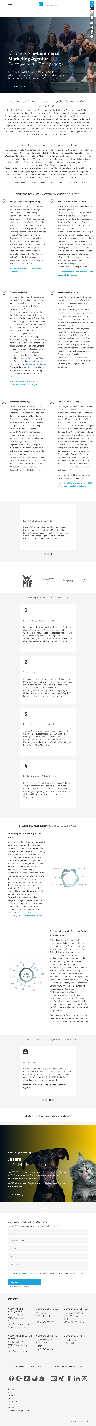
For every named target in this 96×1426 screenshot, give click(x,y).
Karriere (11, 1395)
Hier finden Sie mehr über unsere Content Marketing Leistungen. (24, 383)
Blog (9, 1398)
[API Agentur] (92, 32)
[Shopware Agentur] (92, 13)
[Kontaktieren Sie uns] (92, 8)
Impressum (12, 1401)
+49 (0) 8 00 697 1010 (46, 1322)
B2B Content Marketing (35, 364)
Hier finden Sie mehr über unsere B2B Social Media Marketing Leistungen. (75, 484)
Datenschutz (13, 1404)
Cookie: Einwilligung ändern (20, 1410)
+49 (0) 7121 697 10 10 (18, 1324)
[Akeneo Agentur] (92, 27)
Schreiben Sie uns (18, 86)
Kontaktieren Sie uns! (33, 915)
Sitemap (11, 1407)
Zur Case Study (17, 1194)
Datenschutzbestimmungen (28, 1273)
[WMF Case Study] (27, 580)
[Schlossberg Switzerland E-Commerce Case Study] (47, 580)
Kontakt (11, 1389)
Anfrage (11, 1392)
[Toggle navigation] (10, 5)
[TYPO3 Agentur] (92, 37)
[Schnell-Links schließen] (92, 3)
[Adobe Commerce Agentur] (27, 1379)
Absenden (14, 1281)
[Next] (84, 555)
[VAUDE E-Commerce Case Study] (68, 580)
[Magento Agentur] (92, 17)
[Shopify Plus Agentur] (92, 22)
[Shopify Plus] (42, 1379)
